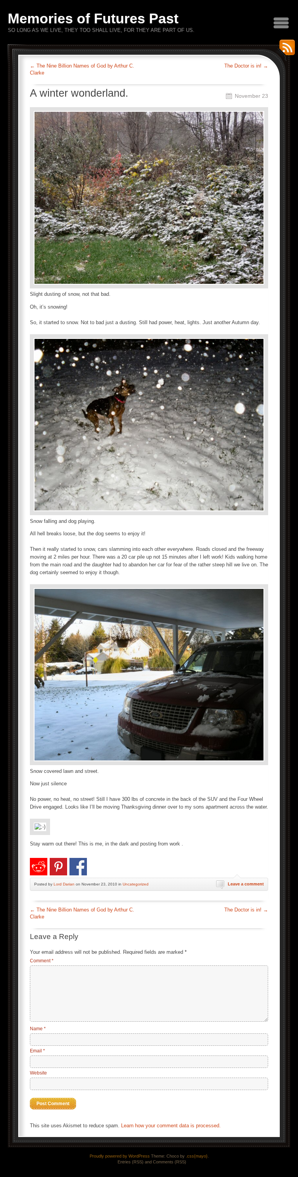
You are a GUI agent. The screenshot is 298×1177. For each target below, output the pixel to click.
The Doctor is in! (246, 66)
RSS (285, 50)
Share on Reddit (38, 866)
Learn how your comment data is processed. (171, 1125)
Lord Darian (64, 884)
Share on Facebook (78, 866)
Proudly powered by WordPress (120, 1156)
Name (38, 1028)
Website (38, 1073)
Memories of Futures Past (93, 18)
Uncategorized (136, 884)
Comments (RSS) (169, 1162)
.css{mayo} (197, 1156)
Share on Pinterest (58, 866)
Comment (42, 960)
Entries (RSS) (131, 1162)
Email (37, 1051)
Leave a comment (246, 884)
